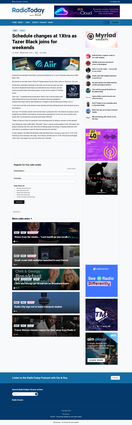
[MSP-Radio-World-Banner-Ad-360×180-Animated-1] (101, 39)
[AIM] (101, 348)
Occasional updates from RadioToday (26, 197)
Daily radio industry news (23, 190)
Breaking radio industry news (24, 188)
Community (31, 255)
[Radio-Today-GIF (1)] (101, 281)
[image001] (101, 144)
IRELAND (115, 1)
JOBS (118, 1)
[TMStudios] (101, 314)
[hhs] (101, 178)
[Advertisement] (45, 151)
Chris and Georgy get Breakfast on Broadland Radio (41, 283)
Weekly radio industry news (23, 192)
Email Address (19, 171)
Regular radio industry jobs (23, 194)
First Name (17, 178)
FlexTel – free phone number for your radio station (66, 417)
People (22, 30)
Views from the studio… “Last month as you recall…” (42, 237)
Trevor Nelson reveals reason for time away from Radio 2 (44, 330)
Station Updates (26, 279)
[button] (115, 22)
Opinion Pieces (32, 232)
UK (111, 1)
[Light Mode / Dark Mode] (105, 22)
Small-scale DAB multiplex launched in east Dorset (41, 260)
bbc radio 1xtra (16, 211)
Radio (15, 30)
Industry (30, 302)
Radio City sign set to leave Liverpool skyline (38, 306)
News (16, 232)
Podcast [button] (115, 378)
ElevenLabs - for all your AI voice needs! (66, 422)
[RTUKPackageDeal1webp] (46, 63)
